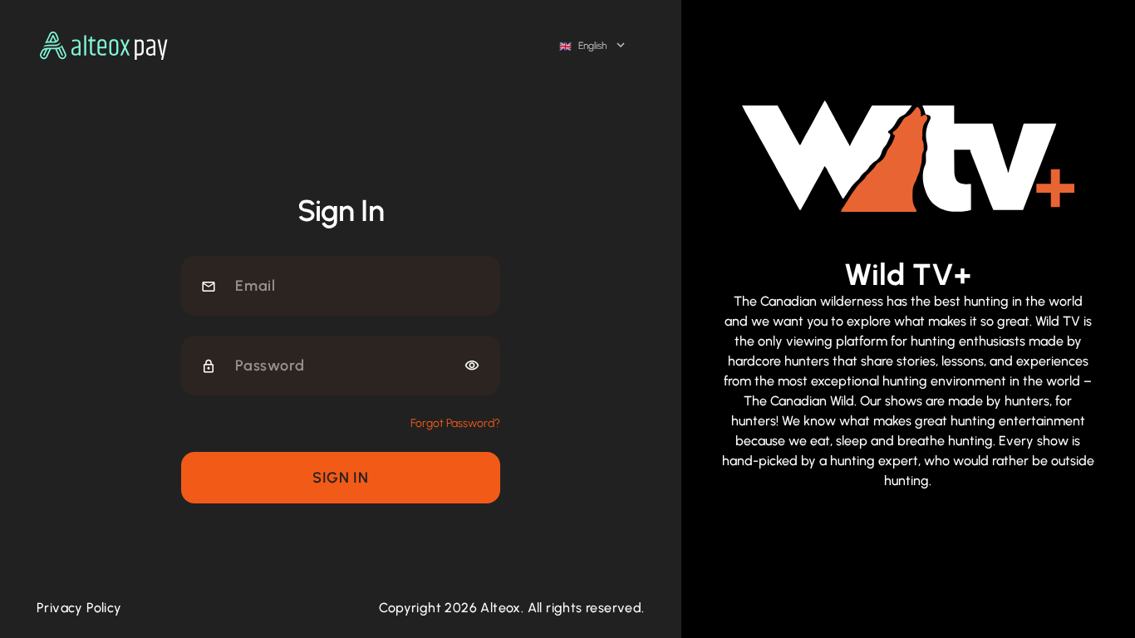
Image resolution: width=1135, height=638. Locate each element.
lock (208, 366)
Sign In (340, 478)
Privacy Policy (79, 608)
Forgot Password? (455, 423)
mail (208, 286)
